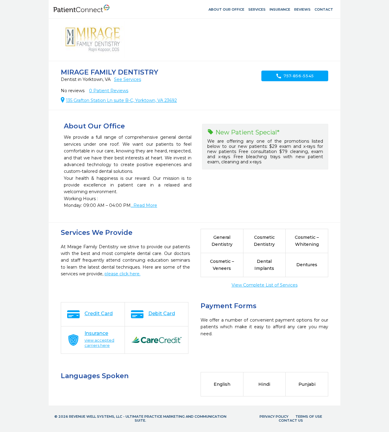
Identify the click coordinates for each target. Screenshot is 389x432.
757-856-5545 (295, 76)
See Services (127, 79)
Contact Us (291, 420)
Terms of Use (308, 416)
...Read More (144, 205)
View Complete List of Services (265, 285)
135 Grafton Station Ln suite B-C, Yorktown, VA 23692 (121, 100)
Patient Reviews (108, 90)
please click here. (122, 274)
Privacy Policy (274, 416)
